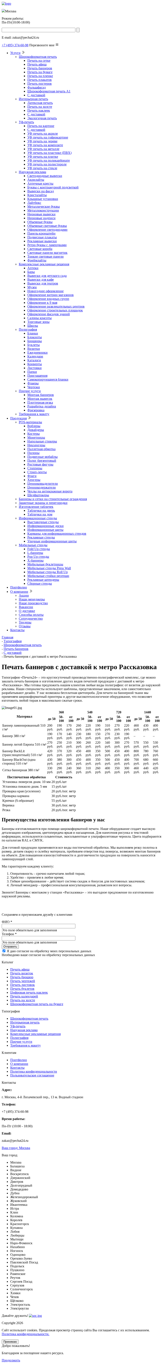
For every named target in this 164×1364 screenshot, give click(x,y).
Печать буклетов (22, 988)
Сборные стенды (39, 583)
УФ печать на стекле (42, 168)
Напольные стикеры (42, 441)
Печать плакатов (39, 80)
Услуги (15, 53)
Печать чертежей (22, 981)
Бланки (32, 333)
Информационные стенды (38, 518)
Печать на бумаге (40, 72)
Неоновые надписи (41, 218)
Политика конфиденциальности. (25, 1334)
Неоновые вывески (41, 214)
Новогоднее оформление (45, 291)
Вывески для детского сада (47, 275)
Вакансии (26, 607)
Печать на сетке (38, 60)
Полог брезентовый (41, 460)
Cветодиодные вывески (44, 176)
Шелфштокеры (38, 495)
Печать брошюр (21, 977)
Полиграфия (28, 329)
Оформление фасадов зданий (48, 314)
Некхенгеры (36, 445)
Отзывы (25, 626)
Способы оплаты (31, 614)
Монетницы (36, 437)
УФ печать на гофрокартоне (47, 137)
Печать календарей (24, 996)
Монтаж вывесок (39, 398)
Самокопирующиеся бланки (47, 379)
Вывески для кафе (40, 279)
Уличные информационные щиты (52, 541)
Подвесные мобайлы (42, 457)
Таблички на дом (39, 514)
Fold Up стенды (38, 549)
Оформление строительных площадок (55, 310)
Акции (24, 595)
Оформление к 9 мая (42, 302)
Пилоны (33, 453)
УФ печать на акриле (42, 133)
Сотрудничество (31, 618)
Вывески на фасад (40, 191)
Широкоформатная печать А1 (48, 91)
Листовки (34, 368)
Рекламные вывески (42, 241)
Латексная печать (40, 103)
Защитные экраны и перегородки (43, 503)
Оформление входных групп (48, 299)
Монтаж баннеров (40, 395)
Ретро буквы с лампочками (47, 245)
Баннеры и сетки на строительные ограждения (53, 499)
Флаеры (33, 383)
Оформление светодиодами (47, 229)
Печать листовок (22, 985)
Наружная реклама (32, 172)
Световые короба (39, 249)
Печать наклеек (38, 110)
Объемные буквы (40, 222)
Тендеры (25, 622)
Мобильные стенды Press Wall (49, 568)
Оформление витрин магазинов (50, 295)
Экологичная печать (42, 118)
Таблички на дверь (41, 510)
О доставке (27, 611)
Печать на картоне (40, 126)
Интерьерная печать (33, 99)
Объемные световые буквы (47, 226)
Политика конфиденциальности (33, 1071)
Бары (31, 272)
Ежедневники (37, 352)
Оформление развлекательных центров (56, 306)
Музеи (32, 287)
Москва (16, 1148)
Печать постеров (39, 83)
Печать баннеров (39, 68)
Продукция (18, 418)
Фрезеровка (35, 410)
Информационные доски (45, 526)
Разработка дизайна (41, 406)
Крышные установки (42, 199)
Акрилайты (35, 179)
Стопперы (34, 468)
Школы (32, 325)
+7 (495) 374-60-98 (15, 45)
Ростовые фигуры (40, 464)
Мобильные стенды (33, 545)
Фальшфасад (36, 87)
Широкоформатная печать (38, 56)
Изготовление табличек (36, 506)
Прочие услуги (30, 391)
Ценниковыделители (42, 483)
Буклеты (33, 345)
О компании (19, 591)
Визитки (33, 348)
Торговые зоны (38, 322)
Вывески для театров (42, 283)
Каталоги (34, 360)
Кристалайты (37, 195)
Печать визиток (21, 973)
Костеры (33, 433)
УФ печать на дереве (42, 141)
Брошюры (34, 341)
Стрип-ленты (37, 472)
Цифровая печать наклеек (29, 992)
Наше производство (33, 603)
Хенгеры (33, 480)
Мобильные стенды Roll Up (47, 572)
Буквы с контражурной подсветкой (53, 187)
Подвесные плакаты (42, 237)
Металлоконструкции (43, 210)
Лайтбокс (34, 202)
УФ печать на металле (43, 149)
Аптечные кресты (40, 183)
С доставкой (36, 95)
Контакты (17, 630)
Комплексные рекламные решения (44, 264)
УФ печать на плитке (42, 156)
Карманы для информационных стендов (56, 533)
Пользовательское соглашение (32, 1075)
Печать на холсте (39, 106)
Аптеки (32, 268)
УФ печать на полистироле (47, 164)
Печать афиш (37, 64)
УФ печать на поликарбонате (48, 160)
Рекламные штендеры (43, 579)
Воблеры (33, 426)
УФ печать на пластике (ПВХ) (49, 153)
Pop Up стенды (38, 556)
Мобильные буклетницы (45, 564)
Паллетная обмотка (41, 449)
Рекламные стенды (41, 537)
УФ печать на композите (45, 145)
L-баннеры (35, 553)
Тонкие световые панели (45, 256)
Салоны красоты (39, 318)
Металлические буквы (43, 206)
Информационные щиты (45, 530)
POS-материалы (30, 422)
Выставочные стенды (43, 522)
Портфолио (18, 587)
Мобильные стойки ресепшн (48, 576)
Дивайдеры (35, 430)
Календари (35, 356)
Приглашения (37, 375)
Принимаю (10, 1341)
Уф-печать (26, 122)
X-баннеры (35, 560)
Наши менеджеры (32, 599)
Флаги (32, 476)
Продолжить (11, 1360)
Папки (32, 372)
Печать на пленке (40, 76)
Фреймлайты (36, 260)
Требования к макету (34, 414)
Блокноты (34, 337)
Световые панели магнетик (47, 252)
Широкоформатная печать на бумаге (36, 1004)
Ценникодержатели (41, 487)
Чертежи (33, 387)
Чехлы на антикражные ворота (49, 491)
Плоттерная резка (40, 402)
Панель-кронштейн (41, 233)
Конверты (34, 364)
